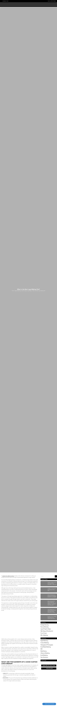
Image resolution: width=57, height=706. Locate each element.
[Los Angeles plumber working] (44, 594)
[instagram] (47, 662)
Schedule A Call (5, 1)
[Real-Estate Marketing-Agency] (44, 602)
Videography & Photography (47, 644)
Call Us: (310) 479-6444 (52, 1)
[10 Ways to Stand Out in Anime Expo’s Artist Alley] (44, 588)
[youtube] (48, 662)
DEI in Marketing (44, 635)
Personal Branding (44, 626)
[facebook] (44, 662)
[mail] (51, 662)
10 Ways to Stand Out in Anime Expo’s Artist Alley (52, 589)
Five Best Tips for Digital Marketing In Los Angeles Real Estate (52, 617)
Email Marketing (44, 655)
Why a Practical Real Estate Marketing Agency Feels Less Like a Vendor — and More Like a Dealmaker (52, 603)
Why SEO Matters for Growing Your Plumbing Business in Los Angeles (52, 596)
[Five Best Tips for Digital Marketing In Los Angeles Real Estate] (44, 616)
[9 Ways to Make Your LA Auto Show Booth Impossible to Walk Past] (44, 582)
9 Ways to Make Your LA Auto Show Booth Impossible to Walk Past (52, 583)
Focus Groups (44, 633)
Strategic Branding (45, 624)
